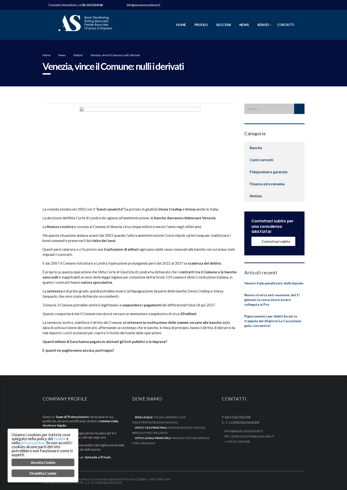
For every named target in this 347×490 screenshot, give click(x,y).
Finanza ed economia (267, 184)
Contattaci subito (276, 241)
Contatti (285, 25)
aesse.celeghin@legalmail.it (252, 436)
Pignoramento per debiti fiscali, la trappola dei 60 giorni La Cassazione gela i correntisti (272, 321)
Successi (223, 25)
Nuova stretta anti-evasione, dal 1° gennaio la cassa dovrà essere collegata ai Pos (272, 299)
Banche (256, 148)
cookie (60, 438)
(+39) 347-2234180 (237, 441)
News (244, 25)
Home (181, 25)
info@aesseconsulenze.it (143, 5)
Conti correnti (261, 160)
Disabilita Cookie (43, 473)
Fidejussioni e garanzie (269, 172)
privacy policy (32, 442)
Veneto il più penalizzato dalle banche (273, 283)
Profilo (201, 25)
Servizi (263, 25)
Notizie (256, 196)
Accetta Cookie (43, 462)
